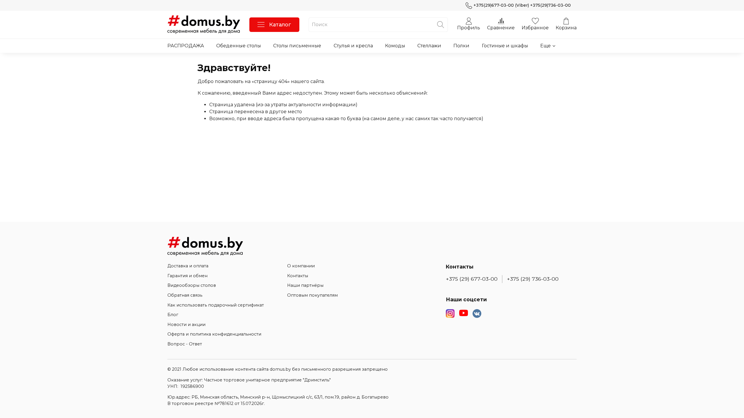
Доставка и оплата (187, 266)
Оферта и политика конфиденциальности (214, 334)
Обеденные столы (238, 45)
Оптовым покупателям (312, 295)
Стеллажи (429, 45)
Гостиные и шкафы (505, 45)
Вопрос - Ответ (184, 344)
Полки (461, 45)
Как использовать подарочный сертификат (215, 305)
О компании (301, 266)
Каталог (280, 24)
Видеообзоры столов (191, 285)
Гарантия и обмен (187, 275)
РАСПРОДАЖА (185, 45)
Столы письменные (297, 45)
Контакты (297, 275)
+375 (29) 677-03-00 (472, 279)
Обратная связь (184, 295)
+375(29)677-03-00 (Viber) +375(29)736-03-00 (522, 5)
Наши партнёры (305, 285)
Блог (172, 314)
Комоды (395, 45)
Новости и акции (186, 324)
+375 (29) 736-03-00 (533, 279)
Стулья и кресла (353, 45)
